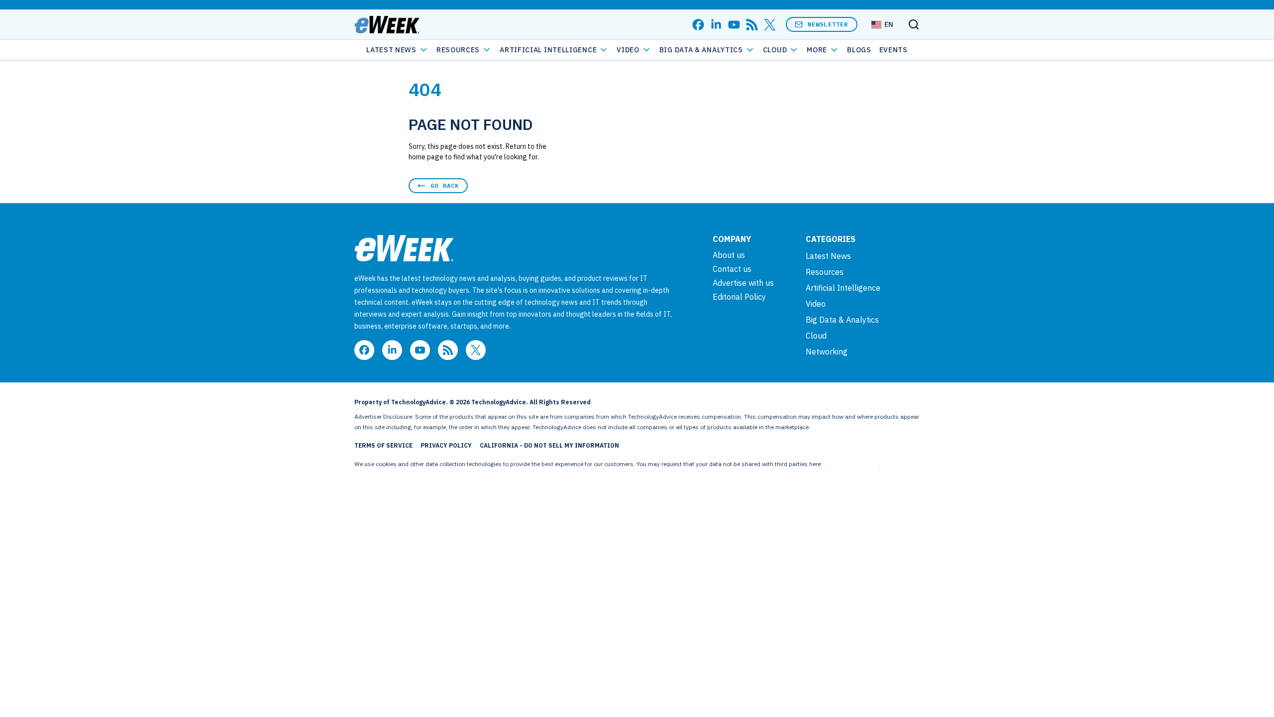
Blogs (859, 49)
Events (893, 49)
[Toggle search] (914, 24)
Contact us (732, 269)
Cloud (775, 49)
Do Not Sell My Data (851, 464)
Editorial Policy (739, 297)
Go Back (444, 185)
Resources (825, 272)
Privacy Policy (446, 445)
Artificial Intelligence (548, 49)
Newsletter (828, 24)
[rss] (752, 24)
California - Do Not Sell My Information (549, 445)
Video (628, 49)
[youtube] (734, 24)
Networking (827, 352)
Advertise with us (743, 283)
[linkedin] (716, 24)
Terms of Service (383, 445)
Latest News (391, 49)
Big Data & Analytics (701, 49)
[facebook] (698, 24)
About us (729, 255)
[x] (770, 24)
